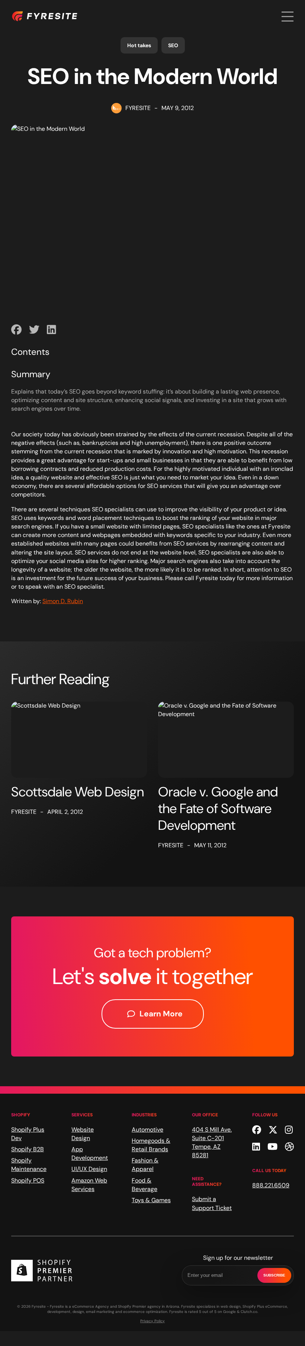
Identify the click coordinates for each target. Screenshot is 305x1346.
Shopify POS (27, 1180)
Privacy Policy (152, 1321)
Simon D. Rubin (62, 601)
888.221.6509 (270, 1185)
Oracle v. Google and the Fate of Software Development (218, 808)
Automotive (147, 1129)
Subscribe (274, 1275)
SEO (173, 45)
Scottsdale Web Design (77, 791)
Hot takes (139, 45)
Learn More (161, 1014)
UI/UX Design (89, 1169)
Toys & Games (151, 1200)
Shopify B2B (27, 1149)
